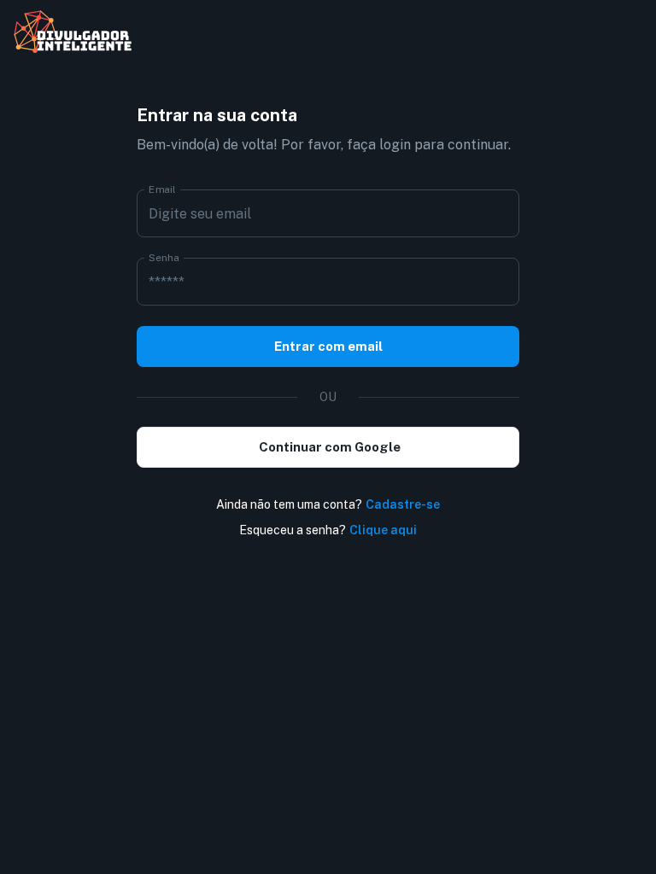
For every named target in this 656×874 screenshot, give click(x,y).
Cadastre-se (403, 504)
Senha (164, 258)
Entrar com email (328, 346)
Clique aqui (383, 530)
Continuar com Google (330, 447)
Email (162, 189)
